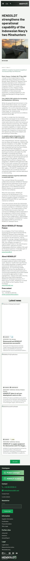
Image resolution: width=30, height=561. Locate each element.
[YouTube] (17, 553)
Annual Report (6, 538)
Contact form (5, 493)
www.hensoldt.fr (7, 252)
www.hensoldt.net (7, 285)
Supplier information (7, 519)
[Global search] (10, 3)
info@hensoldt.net (11, 490)
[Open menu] (3, 4)
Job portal (4, 533)
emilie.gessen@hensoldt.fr (10, 294)
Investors (4, 535)
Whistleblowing (6, 549)
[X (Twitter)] (9, 553)
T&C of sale (5, 526)
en (7, 4)
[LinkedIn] (3, 553)
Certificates (5, 521)
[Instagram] (13, 553)
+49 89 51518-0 (10, 487)
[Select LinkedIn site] (5, 553)
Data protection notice (8, 547)
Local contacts (6, 497)
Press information (7, 524)
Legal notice (5, 544)
